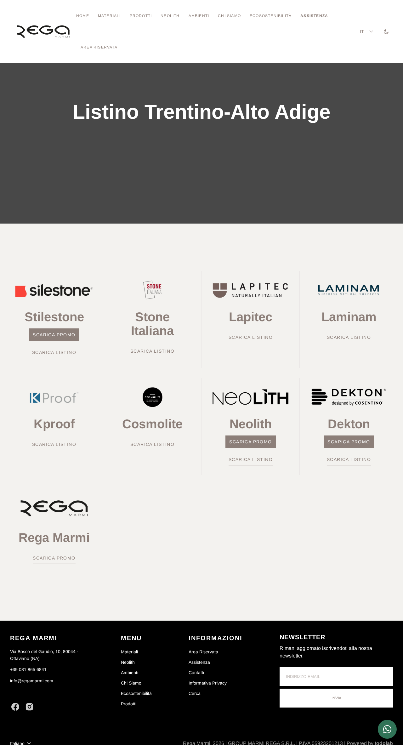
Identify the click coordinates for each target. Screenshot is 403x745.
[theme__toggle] (386, 31)
